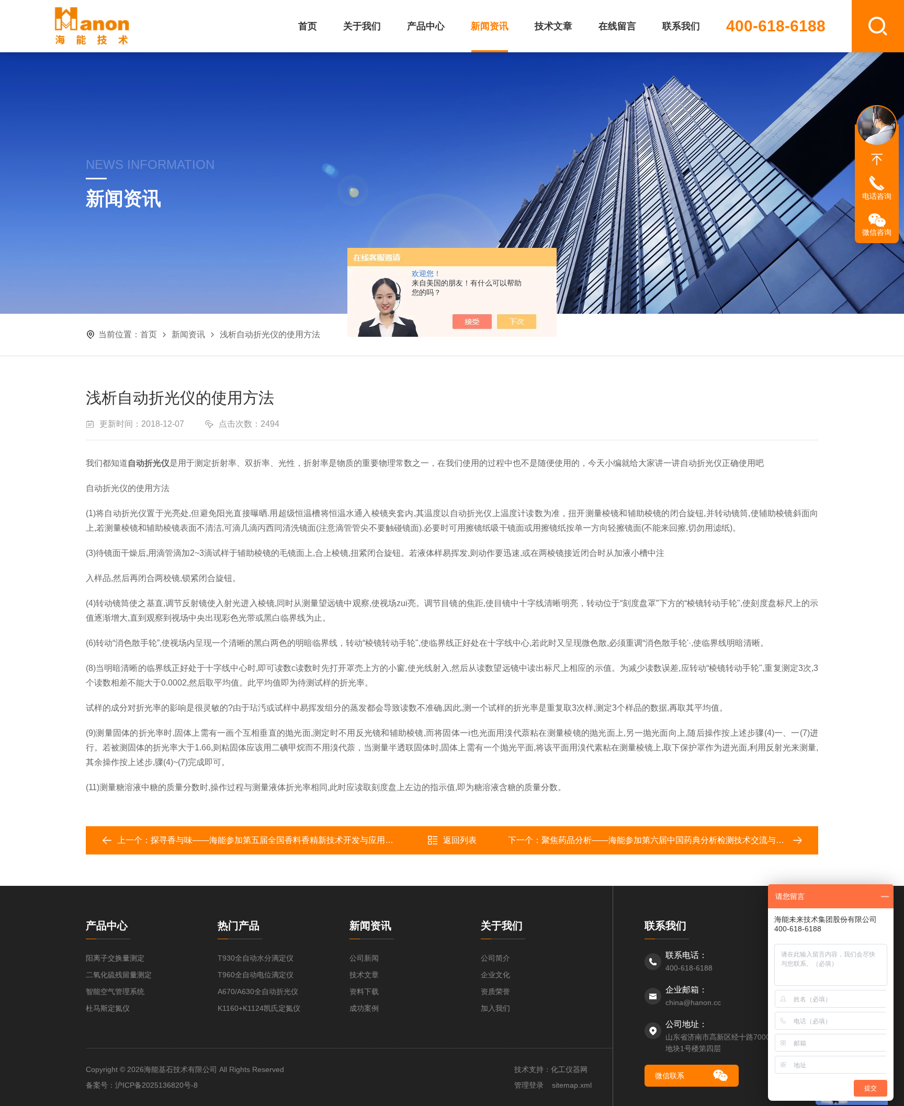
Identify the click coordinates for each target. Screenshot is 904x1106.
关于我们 (362, 26)
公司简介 (495, 958)
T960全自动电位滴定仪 (255, 975)
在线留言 (617, 26)
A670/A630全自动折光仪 (258, 991)
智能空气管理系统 (115, 991)
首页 (307, 26)
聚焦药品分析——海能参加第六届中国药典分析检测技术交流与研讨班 (671, 840)
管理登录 (529, 1085)
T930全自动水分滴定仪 (255, 958)
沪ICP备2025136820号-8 (156, 1085)
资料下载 (364, 991)
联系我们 (681, 26)
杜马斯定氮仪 (108, 1008)
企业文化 (495, 975)
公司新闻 (364, 958)
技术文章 (553, 26)
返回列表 (460, 840)
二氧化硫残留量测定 (119, 975)
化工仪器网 (569, 1069)
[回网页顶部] (877, 159)
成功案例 (364, 1008)
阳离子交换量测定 (115, 958)
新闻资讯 (489, 26)
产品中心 (426, 26)
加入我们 (495, 1008)
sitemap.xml (572, 1085)
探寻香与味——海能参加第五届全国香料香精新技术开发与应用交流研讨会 (289, 840)
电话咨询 (876, 196)
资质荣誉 (495, 991)
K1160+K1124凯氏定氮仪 (259, 1008)
